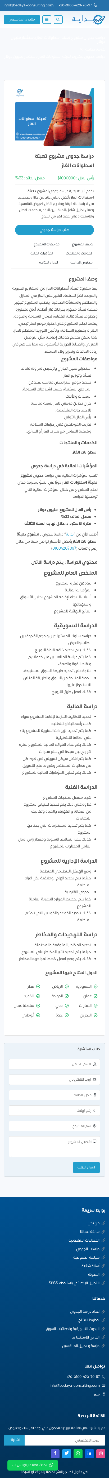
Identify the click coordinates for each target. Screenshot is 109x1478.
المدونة (93, 1274)
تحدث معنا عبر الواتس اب (29, 1465)
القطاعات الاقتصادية (84, 1240)
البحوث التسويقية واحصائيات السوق (72, 1329)
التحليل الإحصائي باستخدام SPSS (74, 1283)
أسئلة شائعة (90, 1266)
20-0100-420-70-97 (76, 5)
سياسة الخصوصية (86, 1257)
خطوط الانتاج (88, 1320)
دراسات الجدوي (87, 1249)
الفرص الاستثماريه (85, 1337)
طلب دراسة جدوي (22, 19)
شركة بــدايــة (95, 49)
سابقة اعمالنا (89, 1232)
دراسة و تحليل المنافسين (80, 1346)
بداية (70, 534)
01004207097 (64, 548)
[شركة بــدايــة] (88, 19)
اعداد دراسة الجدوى (84, 1311)
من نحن (93, 1223)
